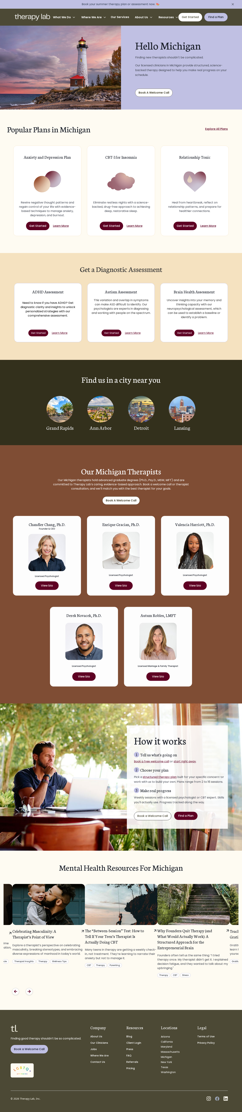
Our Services (120, 17)
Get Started (37, 226)
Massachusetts (170, 1052)
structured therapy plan (160, 777)
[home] (32, 17)
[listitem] (121, 925)
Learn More (61, 226)
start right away (185, 761)
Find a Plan (185, 816)
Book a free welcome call (151, 761)
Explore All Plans (216, 129)
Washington (168, 1072)
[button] (64, 17)
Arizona (165, 1036)
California (167, 1042)
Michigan (166, 1057)
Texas (164, 1067)
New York (166, 1062)
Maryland (166, 1046)
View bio (47, 586)
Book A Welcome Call (154, 93)
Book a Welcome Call (152, 816)
